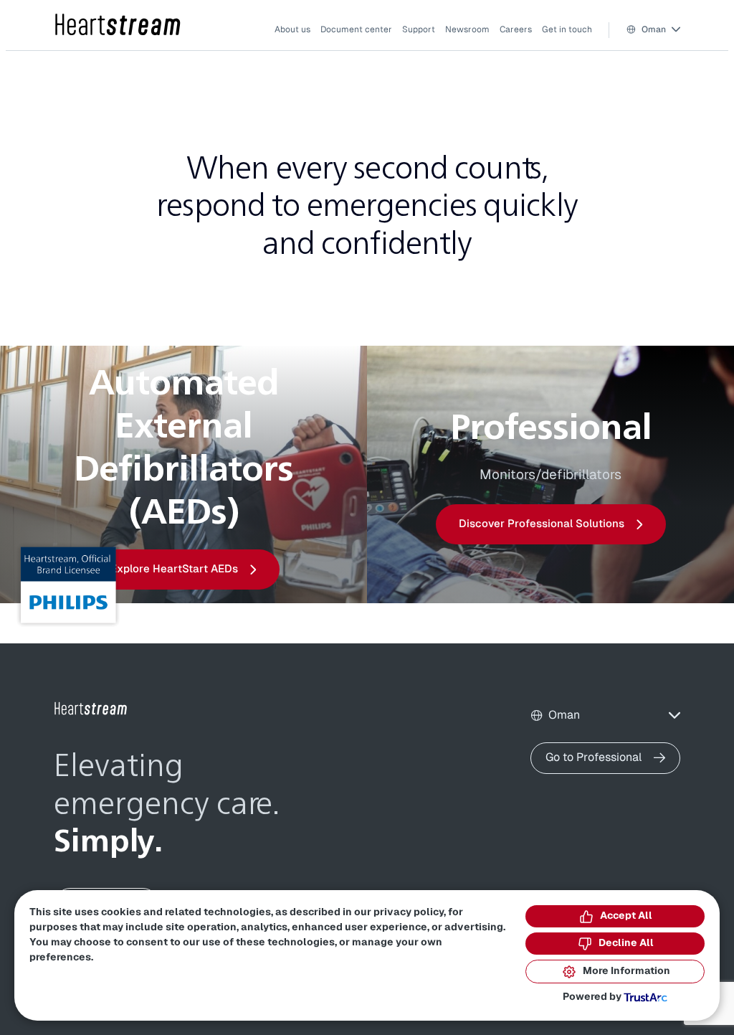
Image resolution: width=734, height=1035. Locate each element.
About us (292, 29)
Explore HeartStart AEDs (174, 569)
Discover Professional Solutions (541, 524)
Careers (516, 29)
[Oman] (118, 25)
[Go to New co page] (91, 709)
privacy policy (408, 912)
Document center (356, 29)
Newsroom (467, 29)
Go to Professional (593, 757)
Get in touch (567, 29)
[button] (653, 30)
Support (418, 29)
